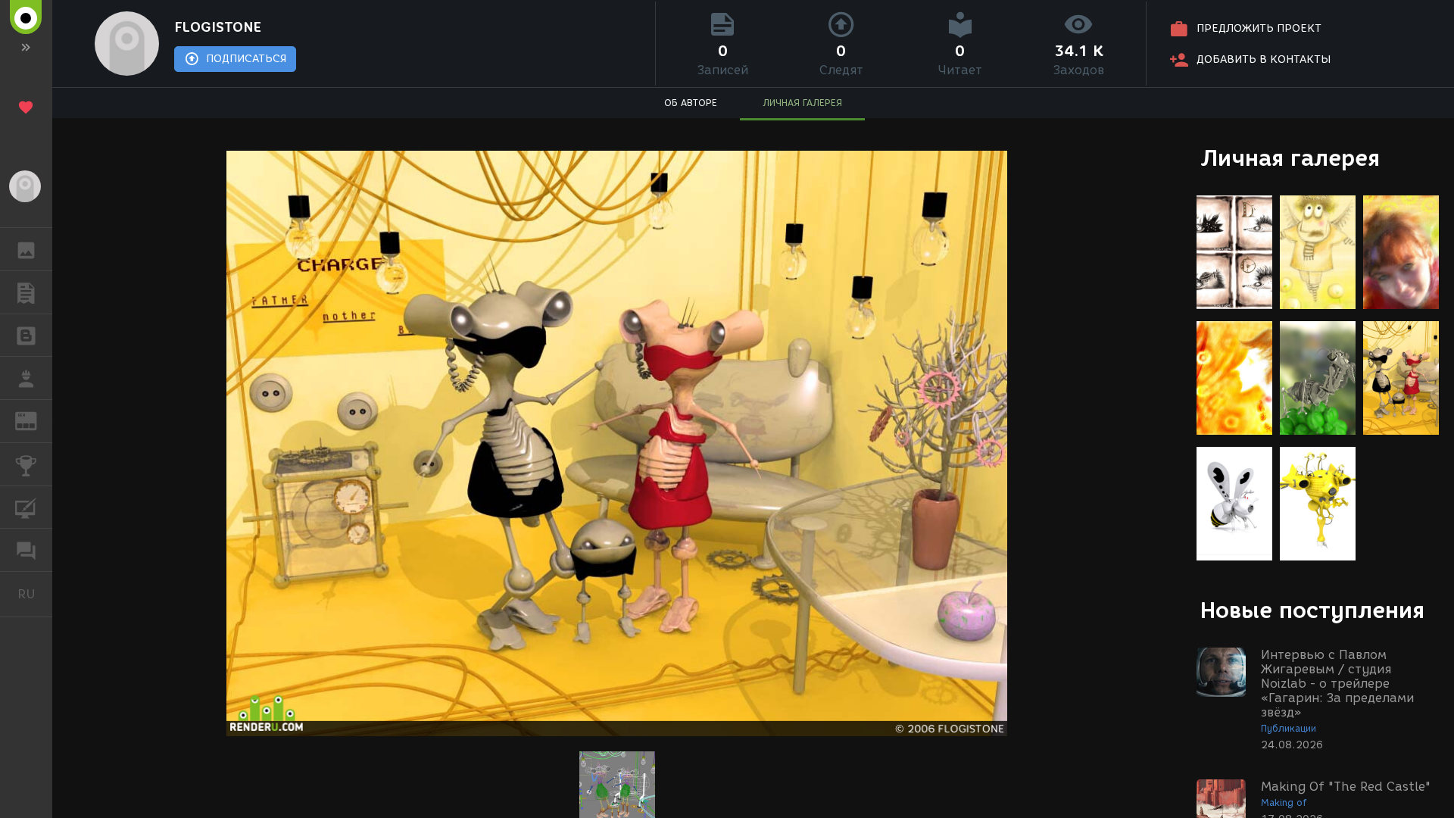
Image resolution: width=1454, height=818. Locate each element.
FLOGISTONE (217, 27)
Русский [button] (34, 593)
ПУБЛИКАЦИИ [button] (26, 292)
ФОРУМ (26, 550)
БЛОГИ (26, 335)
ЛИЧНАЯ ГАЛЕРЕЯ (802, 102)
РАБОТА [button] (26, 378)
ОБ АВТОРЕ (690, 102)
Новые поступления (1312, 610)
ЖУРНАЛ (35, 420)
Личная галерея (1290, 158)
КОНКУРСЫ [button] (26, 464)
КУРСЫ (26, 507)
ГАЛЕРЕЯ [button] (26, 249)
